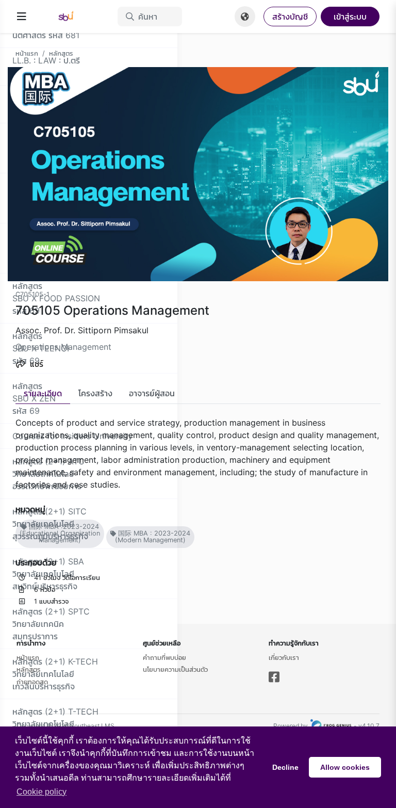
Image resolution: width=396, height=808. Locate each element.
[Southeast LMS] (72, 16)
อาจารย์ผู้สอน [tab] (152, 393)
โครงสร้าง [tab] (95, 393)
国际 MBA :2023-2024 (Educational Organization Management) (60, 533)
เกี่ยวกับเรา (284, 657)
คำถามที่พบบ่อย (164, 657)
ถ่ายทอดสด (32, 681)
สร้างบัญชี (290, 16)
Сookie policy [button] (41, 791)
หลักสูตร (61, 53)
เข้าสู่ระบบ (350, 16)
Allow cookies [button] (345, 767)
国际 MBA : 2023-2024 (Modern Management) (152, 536)
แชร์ (35, 364)
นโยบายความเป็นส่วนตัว (175, 669)
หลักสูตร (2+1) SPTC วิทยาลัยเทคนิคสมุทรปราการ (51, 623)
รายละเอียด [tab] (43, 393)
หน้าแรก (26, 53)
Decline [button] (285, 767)
